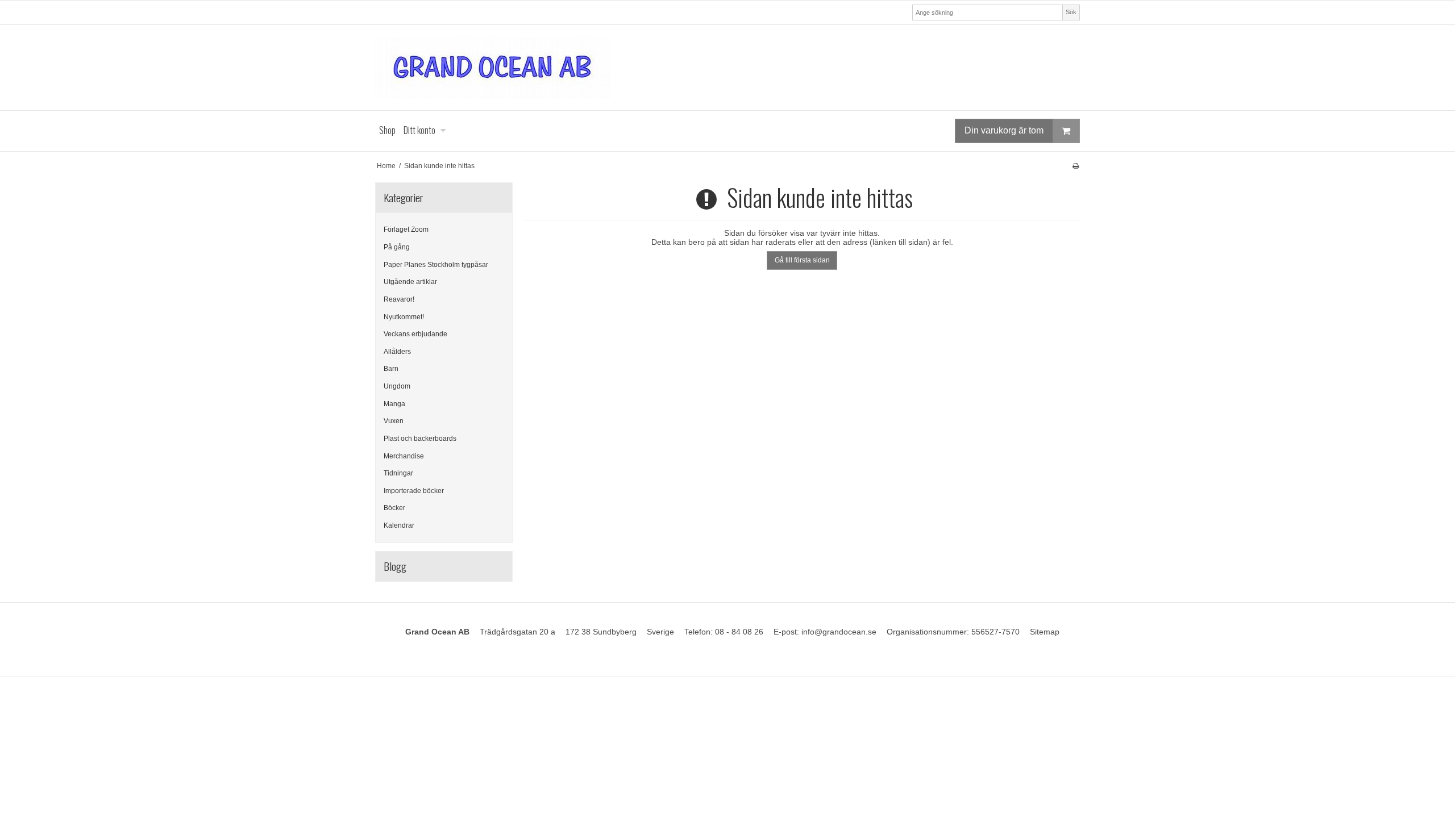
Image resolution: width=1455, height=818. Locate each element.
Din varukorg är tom (1004, 130)
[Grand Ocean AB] (727, 67)
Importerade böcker (414, 491)
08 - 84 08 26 (739, 631)
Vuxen (394, 421)
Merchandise (404, 456)
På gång (397, 247)
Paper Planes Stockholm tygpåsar (436, 265)
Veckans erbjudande (415, 334)
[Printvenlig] (1075, 166)
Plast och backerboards (420, 439)
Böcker (394, 508)
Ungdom (397, 386)
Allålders (397, 352)
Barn (391, 369)
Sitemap (1044, 631)
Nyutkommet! (404, 317)
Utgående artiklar (410, 282)
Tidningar (398, 473)
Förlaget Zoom (406, 229)
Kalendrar (399, 525)
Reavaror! (399, 299)
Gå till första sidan (802, 260)
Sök (1071, 12)
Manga (394, 404)
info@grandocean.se (838, 631)
